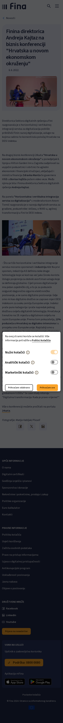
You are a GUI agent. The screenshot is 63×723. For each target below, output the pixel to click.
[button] (28, 352)
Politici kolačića (41, 340)
